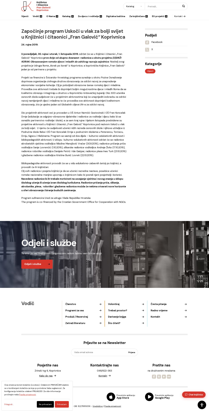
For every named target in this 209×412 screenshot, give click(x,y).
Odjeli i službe (32, 264)
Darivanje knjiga (117, 316)
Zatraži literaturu (75, 323)
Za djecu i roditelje (88, 16)
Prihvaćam (62, 404)
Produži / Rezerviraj (76, 316)
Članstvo (70, 304)
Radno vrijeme (159, 310)
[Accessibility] (202, 405)
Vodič (36, 16)
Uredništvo (98, 406)
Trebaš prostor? (117, 310)
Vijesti (24, 16)
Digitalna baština (115, 16)
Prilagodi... (9, 404)
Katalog (66, 16)
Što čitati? (114, 323)
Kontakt (178, 16)
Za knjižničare (137, 16)
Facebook (157, 42)
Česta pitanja (158, 304)
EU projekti (158, 16)
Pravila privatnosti (112, 406)
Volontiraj (113, 304)
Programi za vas (74, 310)
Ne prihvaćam (45, 404)
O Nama (50, 16)
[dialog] (37, 396)
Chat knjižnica (196, 394)
